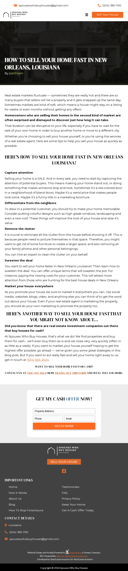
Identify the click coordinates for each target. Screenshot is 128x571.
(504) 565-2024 (38, 360)
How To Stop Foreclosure (26, 510)
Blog (12, 504)
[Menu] (87, 15)
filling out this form (70, 373)
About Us (15, 498)
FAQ (64, 492)
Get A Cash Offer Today (78, 510)
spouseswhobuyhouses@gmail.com (44, 5)
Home (13, 486)
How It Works (18, 492)
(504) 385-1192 (111, 5)
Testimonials (70, 486)
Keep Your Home (73, 504)
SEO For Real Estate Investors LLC (72, 556)
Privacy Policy (71, 498)
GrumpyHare (75, 552)
